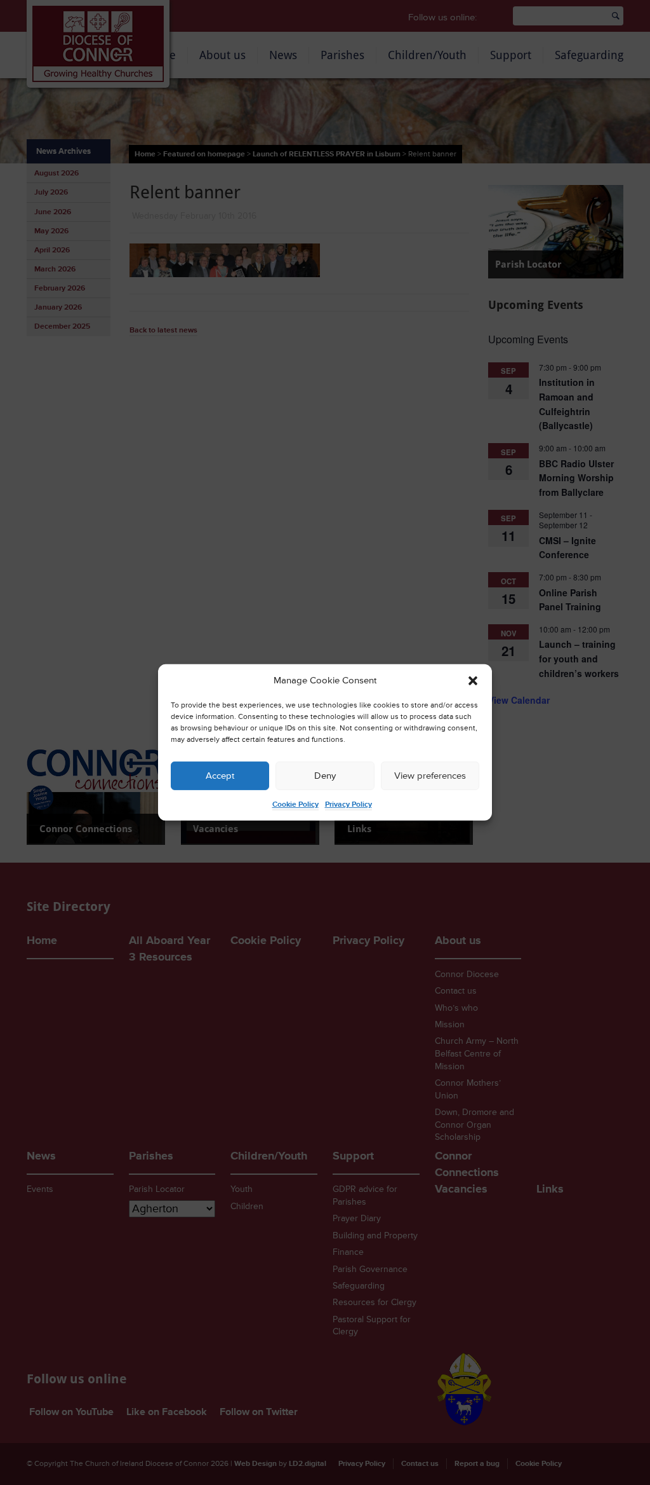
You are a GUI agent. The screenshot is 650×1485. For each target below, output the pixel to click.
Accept (220, 776)
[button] (473, 680)
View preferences (430, 776)
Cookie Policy (295, 804)
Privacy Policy (348, 804)
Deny (325, 776)
